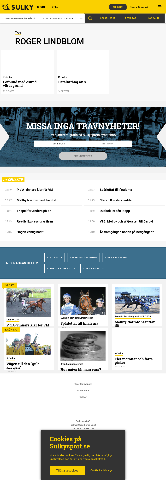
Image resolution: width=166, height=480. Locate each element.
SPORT (41, 6)
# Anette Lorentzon (61, 268)
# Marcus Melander (83, 257)
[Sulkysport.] (13, 7)
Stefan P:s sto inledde (48, 19)
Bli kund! (118, 7)
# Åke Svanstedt (116, 257)
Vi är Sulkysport (83, 384)
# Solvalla (54, 257)
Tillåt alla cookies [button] (67, 470)
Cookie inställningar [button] (101, 470)
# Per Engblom (93, 268)
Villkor (83, 397)
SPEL (55, 6)
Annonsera (83, 390)
